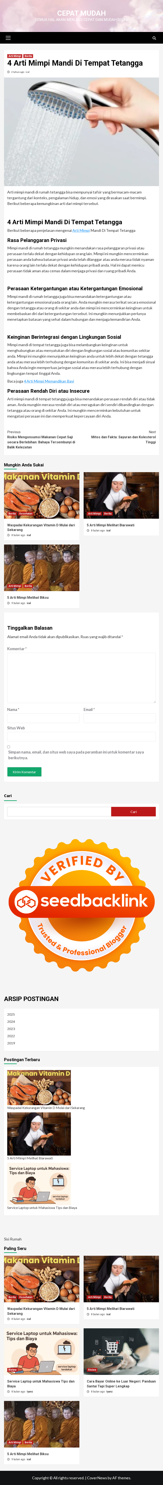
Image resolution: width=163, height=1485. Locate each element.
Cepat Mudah (81, 13)
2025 (11, 1014)
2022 (11, 1036)
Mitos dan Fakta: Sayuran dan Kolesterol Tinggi (123, 437)
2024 (11, 1021)
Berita (28, 56)
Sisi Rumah (13, 1239)
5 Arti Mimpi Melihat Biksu (28, 598)
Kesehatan (25, 513)
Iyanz (30, 1391)
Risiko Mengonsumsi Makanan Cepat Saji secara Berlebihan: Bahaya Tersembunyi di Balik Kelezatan (41, 439)
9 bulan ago (18, 603)
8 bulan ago (18, 535)
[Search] (154, 38)
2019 (11, 1043)
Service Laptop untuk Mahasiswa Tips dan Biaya (42, 1208)
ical (28, 71)
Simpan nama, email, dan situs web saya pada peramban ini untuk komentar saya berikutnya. (76, 755)
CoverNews (97, 1477)
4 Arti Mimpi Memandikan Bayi (49, 381)
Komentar (17, 648)
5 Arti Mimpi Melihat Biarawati (110, 525)
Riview (12, 1369)
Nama (13, 709)
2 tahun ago (18, 71)
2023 (11, 1029)
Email (89, 709)
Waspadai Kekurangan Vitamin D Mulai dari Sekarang (46, 1108)
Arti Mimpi (14, 56)
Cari (8, 795)
